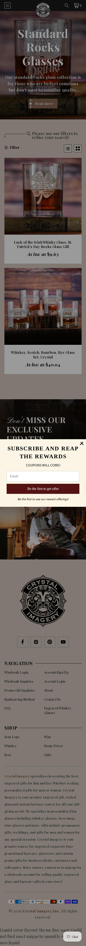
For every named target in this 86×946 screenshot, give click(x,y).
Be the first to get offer (43, 489)
